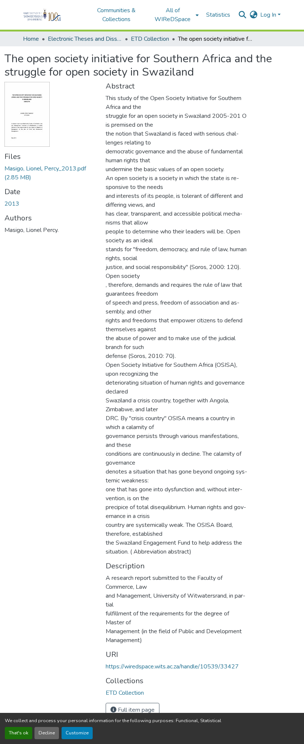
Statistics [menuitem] (218, 15)
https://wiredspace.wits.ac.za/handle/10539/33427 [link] (172, 666)
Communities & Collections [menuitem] (116, 14)
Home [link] (31, 39)
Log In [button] (269, 15)
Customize (77, 733)
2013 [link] (11, 204)
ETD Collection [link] (150, 39)
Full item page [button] (135, 710)
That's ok (18, 733)
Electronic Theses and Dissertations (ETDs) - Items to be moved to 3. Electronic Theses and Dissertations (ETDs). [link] (85, 39)
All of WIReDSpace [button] (173, 14)
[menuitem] (175, 15)
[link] (50, 173)
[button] (52, 14)
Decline (47, 733)
